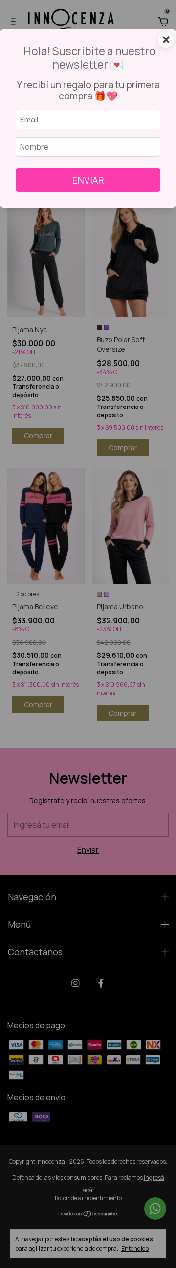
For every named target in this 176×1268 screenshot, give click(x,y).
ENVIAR (88, 180)
